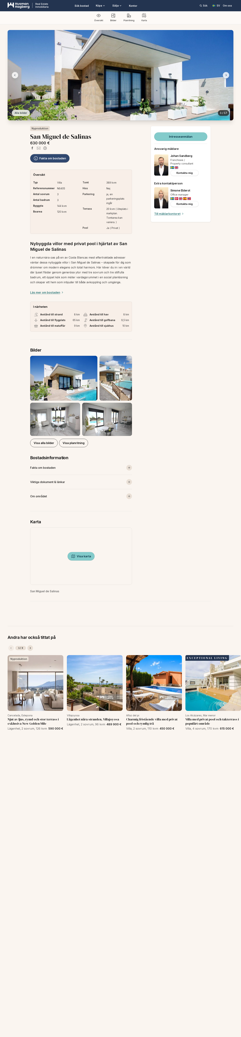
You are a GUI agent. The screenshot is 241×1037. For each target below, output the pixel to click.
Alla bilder (21, 112)
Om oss (227, 5)
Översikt (98, 20)
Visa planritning (74, 443)
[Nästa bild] (226, 75)
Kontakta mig (184, 172)
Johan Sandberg (181, 156)
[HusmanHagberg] (28, 6)
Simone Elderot (180, 190)
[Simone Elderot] (161, 197)
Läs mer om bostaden (45, 292)
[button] (81, 396)
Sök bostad (82, 5)
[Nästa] (30, 648)
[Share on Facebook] (32, 148)
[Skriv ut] (45, 148)
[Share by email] (39, 148)
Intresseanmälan (180, 136)
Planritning (128, 20)
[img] (172, 167)
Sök (205, 5)
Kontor (133, 5)
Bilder (113, 20)
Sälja (115, 5)
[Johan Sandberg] (161, 165)
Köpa (99, 5)
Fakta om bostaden (52, 158)
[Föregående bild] (15, 75)
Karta (144, 20)
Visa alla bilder (44, 443)
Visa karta (84, 556)
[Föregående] (11, 648)
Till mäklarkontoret (167, 213)
